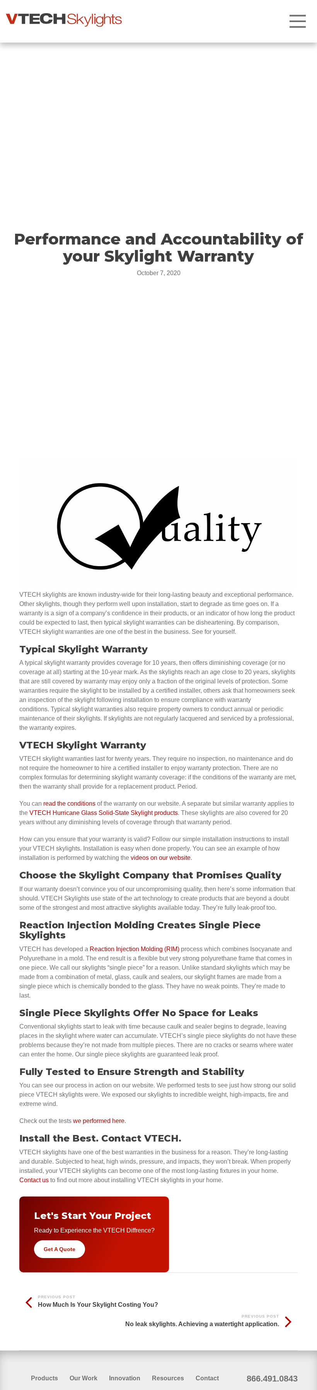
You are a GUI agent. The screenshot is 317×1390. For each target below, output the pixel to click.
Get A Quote (59, 1249)
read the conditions (69, 803)
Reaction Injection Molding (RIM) (134, 949)
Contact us (34, 1180)
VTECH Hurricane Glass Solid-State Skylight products (103, 813)
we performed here (98, 1121)
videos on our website (161, 857)
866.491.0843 (272, 1378)
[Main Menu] (297, 21)
